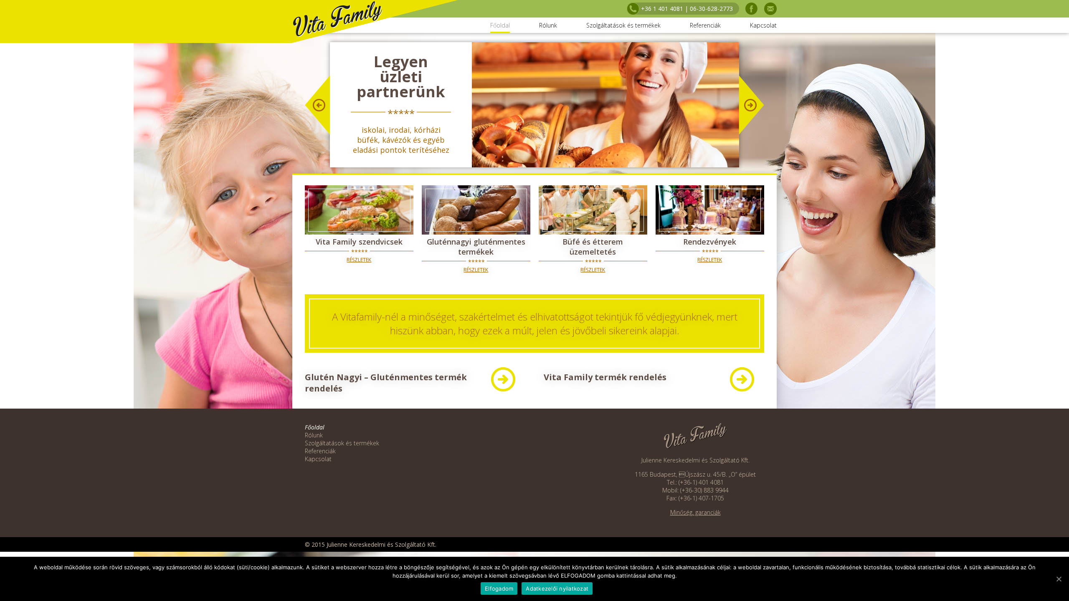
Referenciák (705, 25)
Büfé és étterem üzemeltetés (592, 247)
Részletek (359, 259)
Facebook (751, 9)
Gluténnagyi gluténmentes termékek (476, 247)
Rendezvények (709, 242)
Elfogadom (499, 588)
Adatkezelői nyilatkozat (557, 588)
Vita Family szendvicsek (359, 242)
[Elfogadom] (1058, 579)
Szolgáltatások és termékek (623, 25)
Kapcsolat (763, 25)
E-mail (770, 9)
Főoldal (500, 25)
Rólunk (548, 25)
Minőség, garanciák (695, 512)
